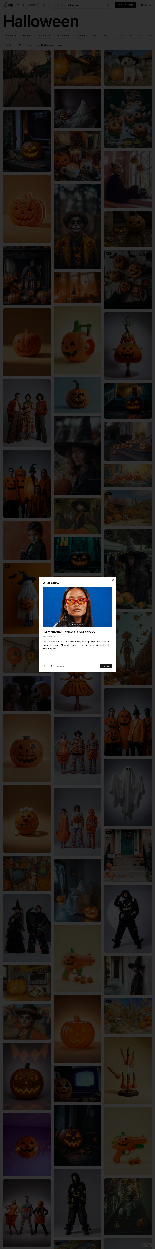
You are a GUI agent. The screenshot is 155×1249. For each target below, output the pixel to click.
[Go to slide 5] (82, 624)
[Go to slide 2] (75, 624)
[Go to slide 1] (72, 624)
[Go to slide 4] (80, 624)
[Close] (113, 580)
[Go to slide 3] (77, 624)
